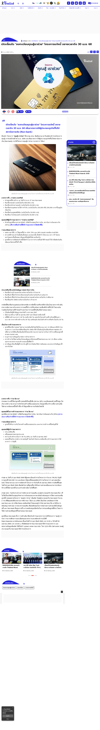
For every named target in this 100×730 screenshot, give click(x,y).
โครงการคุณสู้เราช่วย (9, 588)
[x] (72, 3)
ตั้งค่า (8, 719)
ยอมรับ (7, 716)
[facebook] (68, 3)
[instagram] (80, 3)
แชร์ (88, 52)
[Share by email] (97, 52)
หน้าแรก (25, 41)
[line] (84, 3)
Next (63, 550)
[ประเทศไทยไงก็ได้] (58, 3)
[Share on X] (94, 52)
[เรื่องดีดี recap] (37, 3)
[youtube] (76, 3)
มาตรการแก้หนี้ (29, 588)
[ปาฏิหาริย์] (51, 3)
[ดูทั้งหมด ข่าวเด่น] (94, 142)
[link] (32, 271)
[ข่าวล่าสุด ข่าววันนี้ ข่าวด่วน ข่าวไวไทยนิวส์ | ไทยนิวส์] (8, 3)
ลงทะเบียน (20, 588)
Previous (60, 550)
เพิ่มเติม (4, 713)
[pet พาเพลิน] (44, 3)
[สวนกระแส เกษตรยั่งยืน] (54, 3)
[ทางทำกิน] (47, 3)
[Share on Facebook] (91, 52)
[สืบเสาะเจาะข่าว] (33, 3)
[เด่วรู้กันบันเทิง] (40, 3)
